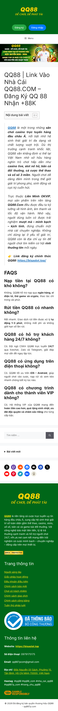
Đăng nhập (37, 27)
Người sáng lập (12, 572)
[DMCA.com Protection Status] (13, 553)
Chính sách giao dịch (16, 595)
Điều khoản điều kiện (16, 581)
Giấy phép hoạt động (16, 576)
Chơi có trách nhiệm (15, 591)
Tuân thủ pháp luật (14, 605)
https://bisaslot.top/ (31, 260)
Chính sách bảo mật (15, 586)
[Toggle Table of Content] (33, 115)
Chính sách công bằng (16, 600)
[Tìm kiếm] (50, 435)
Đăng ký (19, 27)
